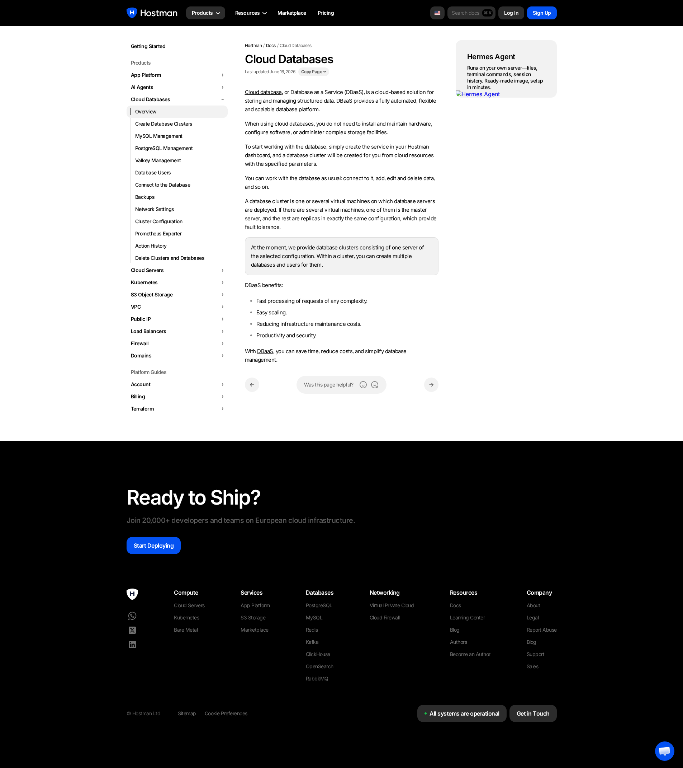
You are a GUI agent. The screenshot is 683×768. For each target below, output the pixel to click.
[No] (374, 384)
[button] (664, 751)
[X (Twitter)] (132, 630)
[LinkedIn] (132, 644)
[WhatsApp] (132, 616)
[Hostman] (152, 13)
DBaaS (265, 351)
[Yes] (363, 384)
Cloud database (263, 92)
